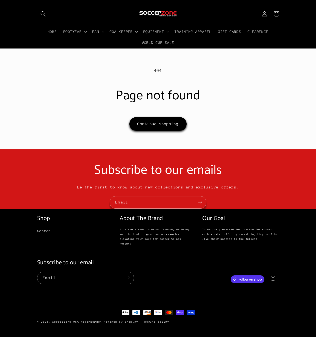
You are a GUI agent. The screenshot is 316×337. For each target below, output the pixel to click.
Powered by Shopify (121, 321)
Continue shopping (157, 124)
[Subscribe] (200, 202)
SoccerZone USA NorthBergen (77, 321)
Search (44, 231)
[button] (43, 14)
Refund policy (156, 321)
